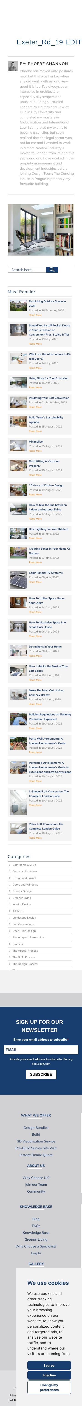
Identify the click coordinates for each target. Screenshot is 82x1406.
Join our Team (36, 1184)
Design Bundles (36, 1127)
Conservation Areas (25, 871)
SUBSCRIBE (41, 1074)
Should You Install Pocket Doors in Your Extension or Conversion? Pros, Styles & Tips (49, 330)
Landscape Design (24, 917)
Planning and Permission (28, 937)
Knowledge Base (36, 1232)
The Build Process (24, 957)
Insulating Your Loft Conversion (49, 398)
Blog (36, 1219)
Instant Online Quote (36, 1155)
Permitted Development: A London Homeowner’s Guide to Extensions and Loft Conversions (50, 767)
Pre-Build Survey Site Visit (35, 1148)
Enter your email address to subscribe (40, 1039)
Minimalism (36, 441)
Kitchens (18, 911)
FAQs (36, 1225)
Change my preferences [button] (49, 1387)
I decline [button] (49, 1375)
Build (36, 1134)
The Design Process (25, 964)
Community (36, 1191)
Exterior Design (22, 891)
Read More (35, 315)
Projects (18, 944)
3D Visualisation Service (36, 1141)
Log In (36, 1253)
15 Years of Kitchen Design (46, 485)
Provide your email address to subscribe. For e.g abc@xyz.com (41, 1061)
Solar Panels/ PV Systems (46, 572)
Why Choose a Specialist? (35, 1246)
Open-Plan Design (24, 930)
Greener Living (22, 897)
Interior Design (22, 904)
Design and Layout (24, 878)
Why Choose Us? (36, 1177)
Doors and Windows (25, 884)
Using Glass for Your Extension (48, 378)
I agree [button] (49, 1365)
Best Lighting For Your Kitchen (48, 529)
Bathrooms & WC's (24, 864)
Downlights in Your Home (45, 646)
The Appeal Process (25, 950)
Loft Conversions (23, 924)
